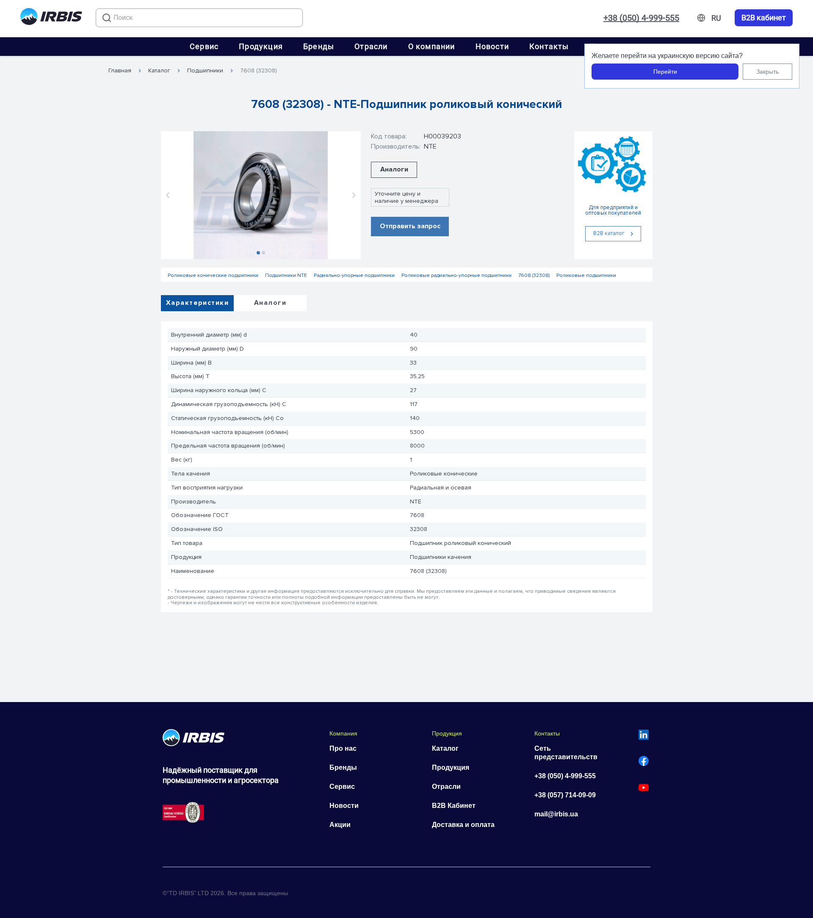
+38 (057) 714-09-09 (565, 795)
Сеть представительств (565, 752)
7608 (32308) (258, 70)
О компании (431, 46)
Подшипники (205, 70)
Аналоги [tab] (270, 303)
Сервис (204, 46)
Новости (492, 46)
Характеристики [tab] (197, 303)
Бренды (318, 46)
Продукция (261, 46)
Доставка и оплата (463, 824)
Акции (340, 824)
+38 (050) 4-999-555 (641, 18)
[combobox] (199, 17)
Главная (119, 70)
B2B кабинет (763, 18)
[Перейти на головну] (51, 18)
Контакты (549, 46)
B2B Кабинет (454, 805)
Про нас (343, 748)
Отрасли (370, 46)
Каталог (159, 70)
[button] (167, 195)
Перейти (665, 71)
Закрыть (767, 71)
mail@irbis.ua (556, 814)
